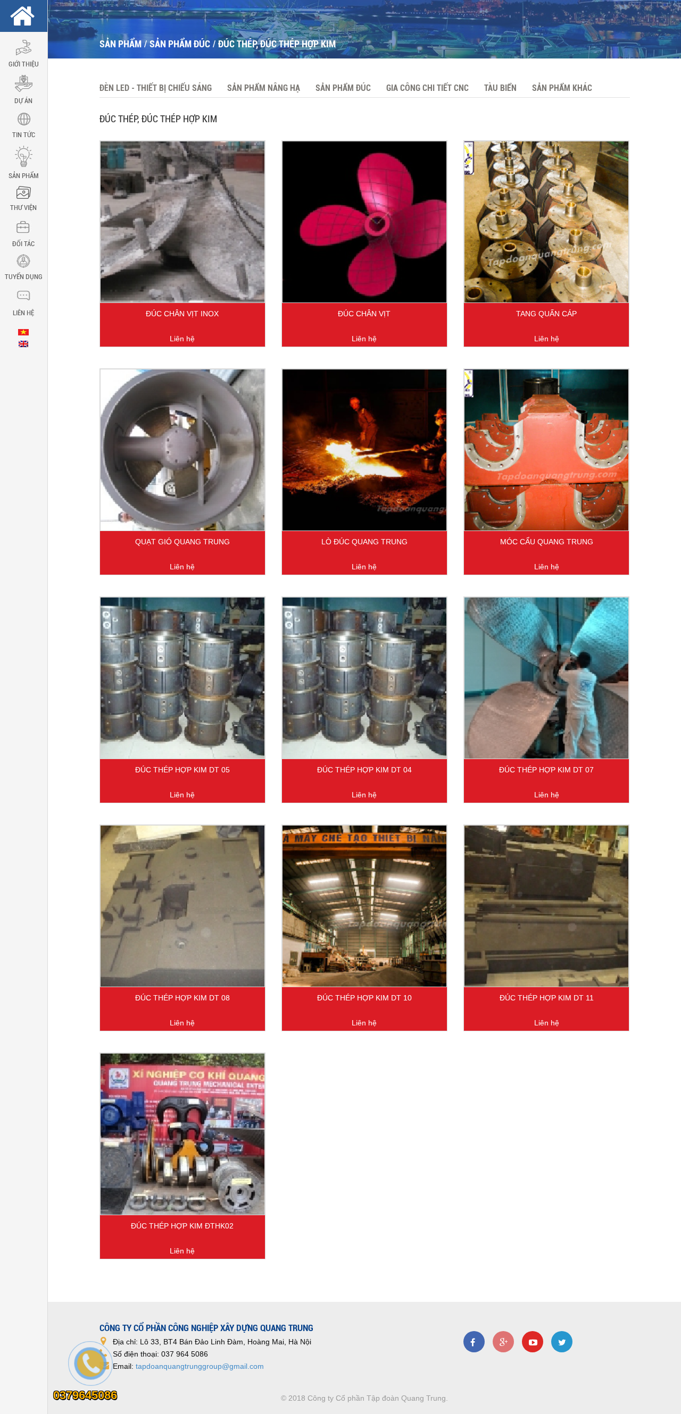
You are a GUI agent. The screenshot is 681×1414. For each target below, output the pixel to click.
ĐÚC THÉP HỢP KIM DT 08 (182, 998)
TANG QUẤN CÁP (546, 313)
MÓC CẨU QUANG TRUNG (546, 541)
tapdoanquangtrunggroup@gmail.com (200, 1366)
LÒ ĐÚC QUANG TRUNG (364, 541)
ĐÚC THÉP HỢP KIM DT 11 (547, 998)
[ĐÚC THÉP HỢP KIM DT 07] (546, 678)
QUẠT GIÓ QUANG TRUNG (182, 541)
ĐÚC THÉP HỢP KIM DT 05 (182, 769)
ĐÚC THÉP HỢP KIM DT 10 (364, 998)
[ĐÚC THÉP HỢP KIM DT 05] (182, 678)
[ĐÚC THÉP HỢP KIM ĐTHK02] (182, 1134)
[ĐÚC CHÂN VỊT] (364, 222)
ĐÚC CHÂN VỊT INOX (182, 313)
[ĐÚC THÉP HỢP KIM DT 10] (364, 906)
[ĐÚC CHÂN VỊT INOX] (182, 222)
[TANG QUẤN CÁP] (546, 222)
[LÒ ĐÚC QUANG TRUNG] (364, 450)
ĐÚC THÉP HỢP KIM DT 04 (364, 769)
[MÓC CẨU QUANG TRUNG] (546, 450)
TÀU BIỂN (500, 88)
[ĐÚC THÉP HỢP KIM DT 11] (546, 906)
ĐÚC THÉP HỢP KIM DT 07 (546, 769)
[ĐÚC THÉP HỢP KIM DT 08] (182, 906)
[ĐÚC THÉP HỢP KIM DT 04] (364, 678)
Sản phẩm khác (562, 88)
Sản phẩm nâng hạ (263, 88)
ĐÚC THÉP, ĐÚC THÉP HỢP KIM (277, 43)
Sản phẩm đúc (180, 43)
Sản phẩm (120, 43)
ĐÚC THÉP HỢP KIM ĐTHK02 (182, 1226)
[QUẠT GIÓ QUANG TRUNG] (182, 450)
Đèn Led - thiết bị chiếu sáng (155, 88)
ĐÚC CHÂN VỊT (364, 313)
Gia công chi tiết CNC (427, 88)
